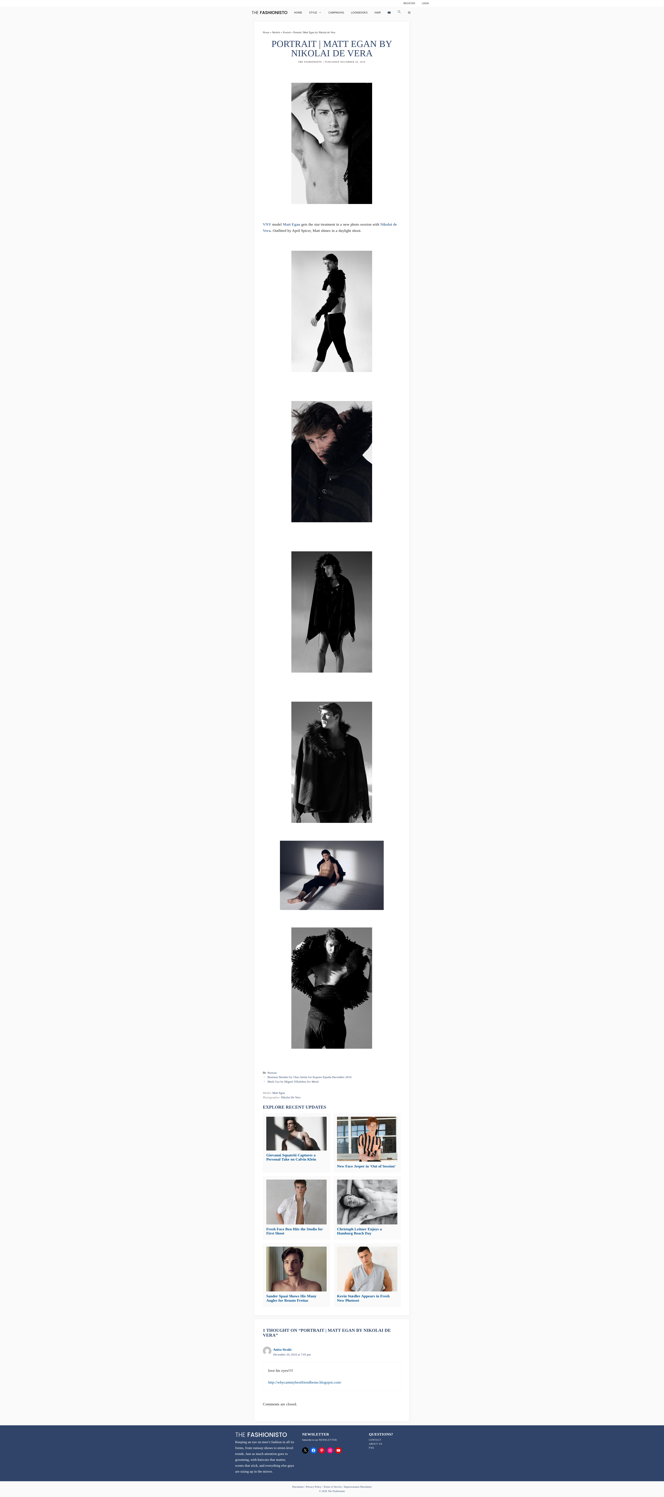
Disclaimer (298, 1486)
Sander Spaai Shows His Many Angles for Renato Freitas (291, 1298)
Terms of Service (333, 1486)
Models (276, 32)
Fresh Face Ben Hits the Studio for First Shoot (294, 1231)
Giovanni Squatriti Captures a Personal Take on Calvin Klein (291, 1157)
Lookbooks (359, 12)
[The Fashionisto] (269, 12)
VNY (267, 224)
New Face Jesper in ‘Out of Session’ (366, 1166)
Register (409, 3)
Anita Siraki (282, 1349)
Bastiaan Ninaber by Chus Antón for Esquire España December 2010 (310, 1077)
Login (425, 3)
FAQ (371, 1447)
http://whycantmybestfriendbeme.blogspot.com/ (304, 1382)
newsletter (328, 1440)
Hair (378, 12)
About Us (375, 1444)
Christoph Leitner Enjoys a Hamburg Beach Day (359, 1231)
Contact (375, 1440)
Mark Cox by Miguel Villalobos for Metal (293, 1081)
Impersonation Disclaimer (358, 1486)
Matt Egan (291, 224)
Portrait (287, 32)
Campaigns (336, 12)
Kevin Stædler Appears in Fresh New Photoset (363, 1298)
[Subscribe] (389, 12)
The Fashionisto (310, 62)
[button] (399, 12)
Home (298, 12)
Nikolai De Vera (291, 1097)
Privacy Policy (313, 1486)
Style (313, 12)
